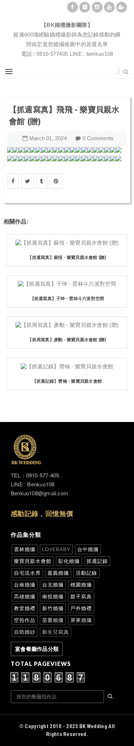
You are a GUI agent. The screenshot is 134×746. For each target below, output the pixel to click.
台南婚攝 (24, 584)
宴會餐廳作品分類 (37, 649)
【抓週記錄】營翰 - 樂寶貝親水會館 (67, 381)
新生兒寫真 (55, 632)
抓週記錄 (97, 561)
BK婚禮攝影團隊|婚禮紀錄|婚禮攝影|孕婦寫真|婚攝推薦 (67, 16)
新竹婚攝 (53, 608)
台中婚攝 (88, 549)
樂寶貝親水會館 (32, 561)
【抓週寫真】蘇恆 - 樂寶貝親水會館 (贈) (67, 257)
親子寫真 (81, 596)
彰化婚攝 (69, 561)
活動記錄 (86, 573)
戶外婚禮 (81, 608)
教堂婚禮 (24, 608)
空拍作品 (24, 620)
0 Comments (98, 138)
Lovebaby (56, 549)
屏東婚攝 (81, 620)
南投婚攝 (53, 596)
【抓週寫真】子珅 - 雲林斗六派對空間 (67, 298)
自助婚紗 (24, 632)
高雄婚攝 (24, 596)
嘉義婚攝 (58, 573)
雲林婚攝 (24, 549)
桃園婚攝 (81, 584)
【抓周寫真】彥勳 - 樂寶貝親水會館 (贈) (67, 339)
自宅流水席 (27, 573)
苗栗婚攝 (53, 620)
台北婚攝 (53, 584)
